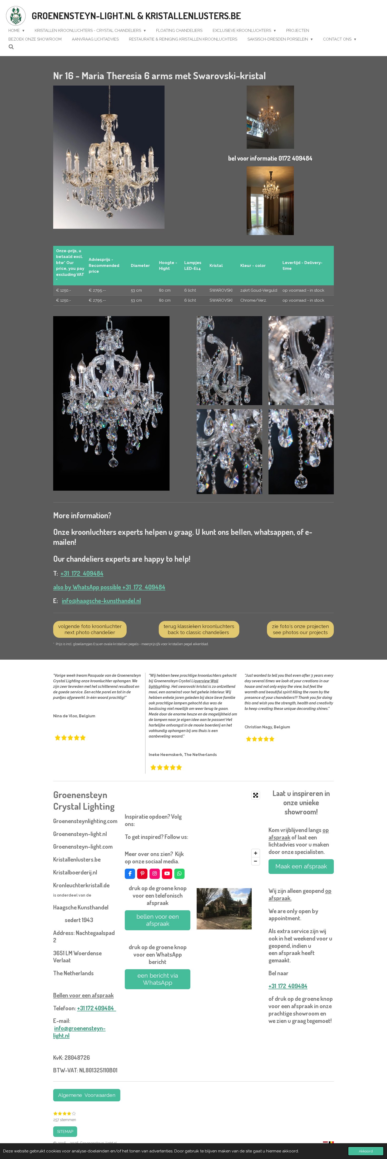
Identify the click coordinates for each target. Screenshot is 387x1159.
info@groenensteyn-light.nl (79, 1031)
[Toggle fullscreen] (256, 795)
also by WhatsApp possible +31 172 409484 (109, 587)
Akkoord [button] (366, 1151)
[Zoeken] (11, 47)
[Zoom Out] (256, 861)
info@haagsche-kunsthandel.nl (101, 601)
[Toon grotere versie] (109, 157)
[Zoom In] (256, 853)
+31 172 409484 (82, 573)
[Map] (229, 828)
